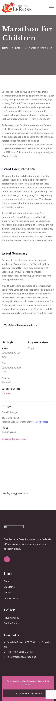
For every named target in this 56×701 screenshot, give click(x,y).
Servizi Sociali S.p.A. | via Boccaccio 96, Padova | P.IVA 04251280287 (28, 682)
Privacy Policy (11, 617)
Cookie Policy (11, 623)
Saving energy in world (14, 493)
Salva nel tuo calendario (21, 324)
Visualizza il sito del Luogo (14, 439)
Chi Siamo (9, 586)
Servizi (7, 581)
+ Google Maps (41, 421)
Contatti (8, 592)
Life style (6, 393)
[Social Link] (7, 559)
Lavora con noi (12, 597)
